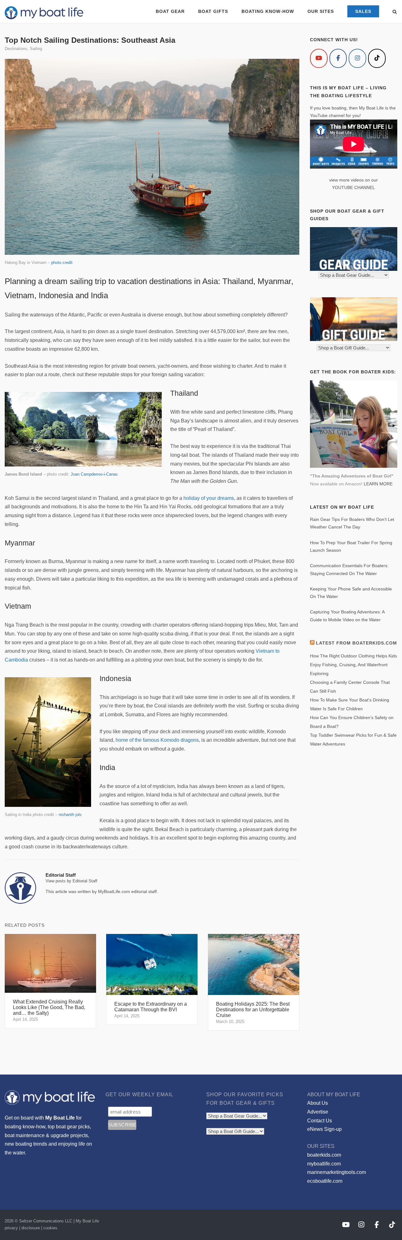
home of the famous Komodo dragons (157, 740)
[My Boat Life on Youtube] (319, 58)
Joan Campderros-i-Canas (94, 474)
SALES (363, 11)
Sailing (36, 48)
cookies (50, 1228)
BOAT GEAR (170, 11)
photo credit (62, 262)
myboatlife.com (324, 1163)
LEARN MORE (378, 483)
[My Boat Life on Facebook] (338, 58)
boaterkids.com (324, 1155)
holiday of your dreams (208, 498)
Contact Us (319, 1120)
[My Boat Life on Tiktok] (377, 58)
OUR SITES (320, 11)
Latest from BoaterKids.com (356, 642)
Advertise (317, 1111)
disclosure (30, 1228)
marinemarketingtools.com (336, 1172)
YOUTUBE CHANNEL (353, 187)
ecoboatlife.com (324, 1181)
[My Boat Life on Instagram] (357, 58)
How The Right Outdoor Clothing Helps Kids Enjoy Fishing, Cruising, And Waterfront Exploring (353, 664)
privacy (11, 1228)
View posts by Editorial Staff (71, 881)
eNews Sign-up (324, 1129)
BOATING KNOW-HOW (268, 11)
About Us (317, 1103)
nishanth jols (70, 814)
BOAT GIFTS (213, 11)
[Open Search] (394, 12)
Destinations (16, 48)
